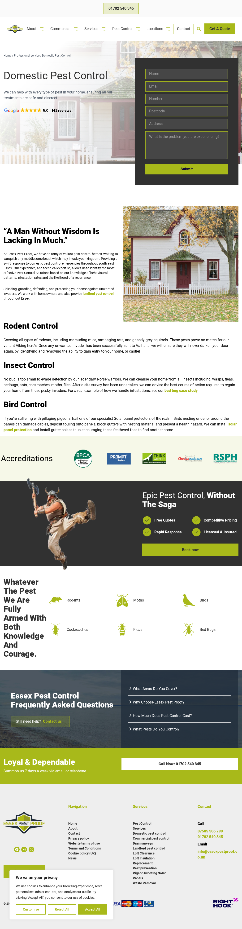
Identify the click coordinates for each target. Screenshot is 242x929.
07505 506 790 (210, 831)
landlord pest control (98, 294)
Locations (155, 29)
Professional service (26, 55)
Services (91, 29)
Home (7, 55)
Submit (187, 169)
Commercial (60, 29)
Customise (31, 909)
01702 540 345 (121, 8)
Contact (183, 29)
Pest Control (122, 29)
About (31, 29)
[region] (61, 895)
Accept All (92, 909)
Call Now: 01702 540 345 (180, 764)
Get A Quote (219, 29)
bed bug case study (181, 390)
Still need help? (40, 721)
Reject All (62, 909)
